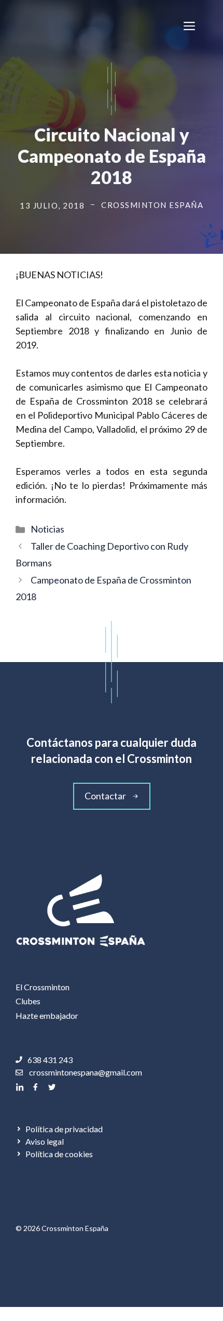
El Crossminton (42, 987)
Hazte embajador (47, 1015)
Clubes (28, 1001)
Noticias (47, 529)
